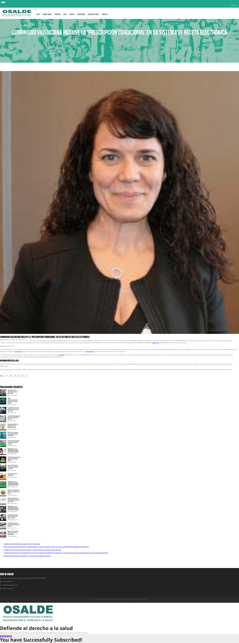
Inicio (38, 14)
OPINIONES (57, 14)
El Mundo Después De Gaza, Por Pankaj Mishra (14, 458)
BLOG (64, 14)
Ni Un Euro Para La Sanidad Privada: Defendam (13, 434)
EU (3, 2)
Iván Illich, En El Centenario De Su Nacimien (13, 391)
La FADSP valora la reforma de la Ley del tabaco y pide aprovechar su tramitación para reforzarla (32, 550)
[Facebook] (237, 5)
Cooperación (81, 14)
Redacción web (5, 339)
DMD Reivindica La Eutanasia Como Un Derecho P (13, 500)
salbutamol (155, 342)
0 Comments (24, 339)
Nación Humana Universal (12, 474)
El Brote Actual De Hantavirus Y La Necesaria (13, 532)
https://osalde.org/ (8, 588)
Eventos (71, 14)
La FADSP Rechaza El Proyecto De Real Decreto (14, 417)
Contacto (104, 14)
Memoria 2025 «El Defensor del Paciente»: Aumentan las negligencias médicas (27, 556)
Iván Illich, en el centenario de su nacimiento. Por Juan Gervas (22, 544)
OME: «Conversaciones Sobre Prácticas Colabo (13, 401)
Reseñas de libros (93, 14)
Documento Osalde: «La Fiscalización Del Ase (14, 442)
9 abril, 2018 (15, 339)
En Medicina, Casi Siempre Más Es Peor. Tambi (13, 516)
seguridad (61, 355)
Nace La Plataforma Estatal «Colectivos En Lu (14, 491)
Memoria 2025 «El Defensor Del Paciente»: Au (13, 425)
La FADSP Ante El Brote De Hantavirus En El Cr (14, 524)
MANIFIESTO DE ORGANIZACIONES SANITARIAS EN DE (13, 450)
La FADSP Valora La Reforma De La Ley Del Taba (13, 409)
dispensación (90, 351)
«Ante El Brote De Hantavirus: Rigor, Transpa (13, 467)
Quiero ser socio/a (6, 636)
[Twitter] (233, 5)
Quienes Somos (47, 14)
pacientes (18, 351)
